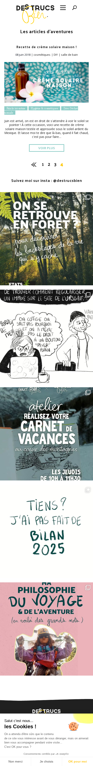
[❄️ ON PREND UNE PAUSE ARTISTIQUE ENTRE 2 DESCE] (46, 433)
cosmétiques (42, 55)
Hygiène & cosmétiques (44, 108)
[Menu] (63, 7)
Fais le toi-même (15, 108)
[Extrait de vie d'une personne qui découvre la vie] (46, 336)
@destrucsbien (67, 180)
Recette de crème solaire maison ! (46, 47)
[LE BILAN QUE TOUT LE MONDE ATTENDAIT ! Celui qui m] (46, 531)
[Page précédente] (34, 163)
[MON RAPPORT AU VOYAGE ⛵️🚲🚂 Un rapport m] (46, 629)
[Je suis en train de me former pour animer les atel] (46, 238)
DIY (56, 55)
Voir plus (46, 148)
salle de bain (69, 55)
